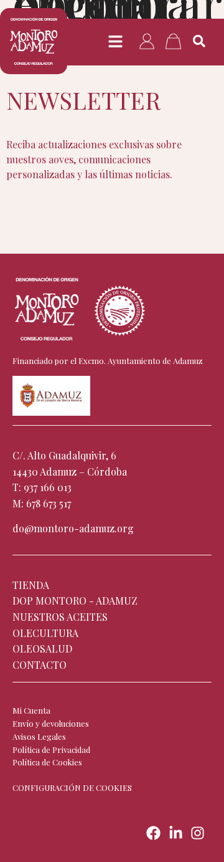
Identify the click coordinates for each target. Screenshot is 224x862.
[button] (115, 42)
